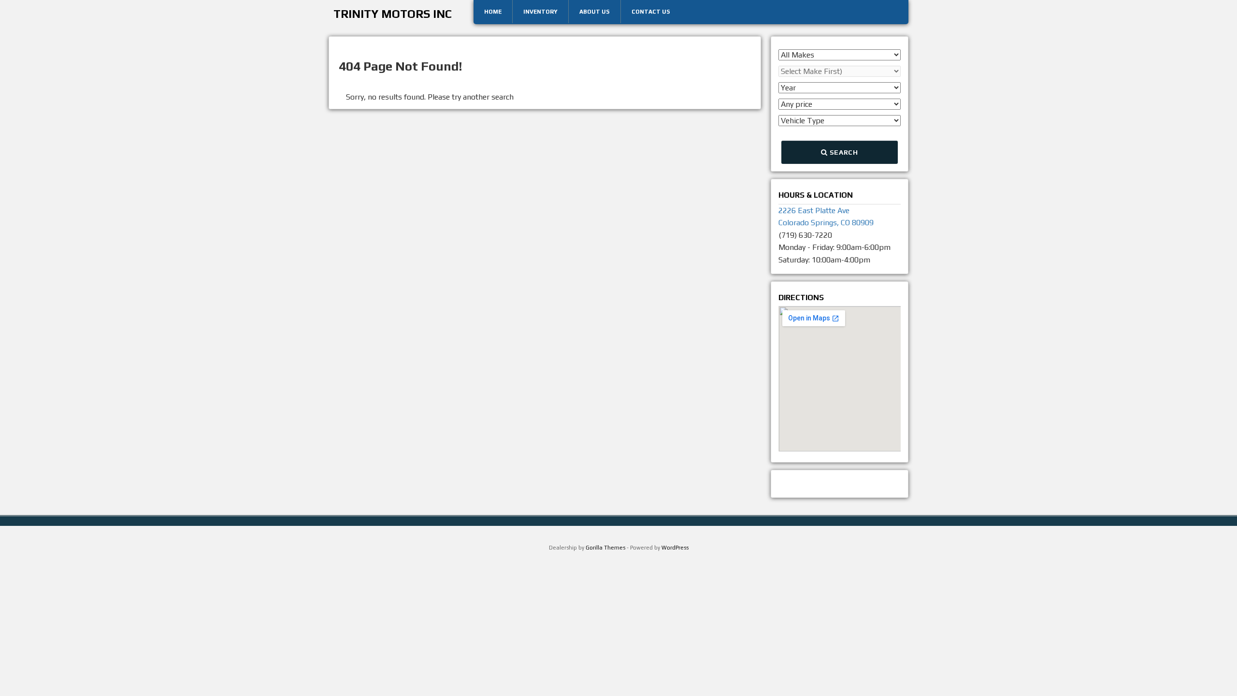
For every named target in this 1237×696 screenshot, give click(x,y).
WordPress (675, 548)
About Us (594, 11)
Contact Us (651, 11)
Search (843, 152)
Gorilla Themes (605, 548)
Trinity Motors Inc (392, 13)
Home (493, 11)
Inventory (540, 11)
